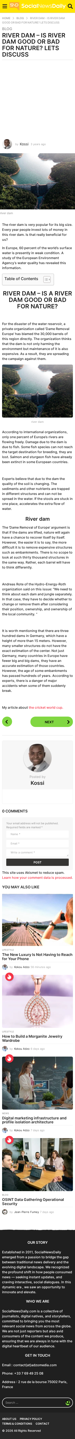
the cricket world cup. (46, 707)
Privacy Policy (31, 1418)
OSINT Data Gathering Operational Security (33, 1201)
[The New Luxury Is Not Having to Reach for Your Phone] (37, 919)
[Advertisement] (37, 99)
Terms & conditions (17, 1423)
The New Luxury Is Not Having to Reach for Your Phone (37, 956)
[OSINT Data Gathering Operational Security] (37, 1164)
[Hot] (9, 977)
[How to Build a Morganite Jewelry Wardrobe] (37, 1001)
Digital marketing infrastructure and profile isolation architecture (34, 1120)
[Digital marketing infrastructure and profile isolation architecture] (37, 1083)
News (5, 1113)
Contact (42, 1423)
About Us (9, 1418)
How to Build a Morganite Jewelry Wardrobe (32, 1038)
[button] (4, 6)
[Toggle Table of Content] (45, 279)
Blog (7, 29)
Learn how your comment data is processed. (37, 877)
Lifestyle (8, 950)
